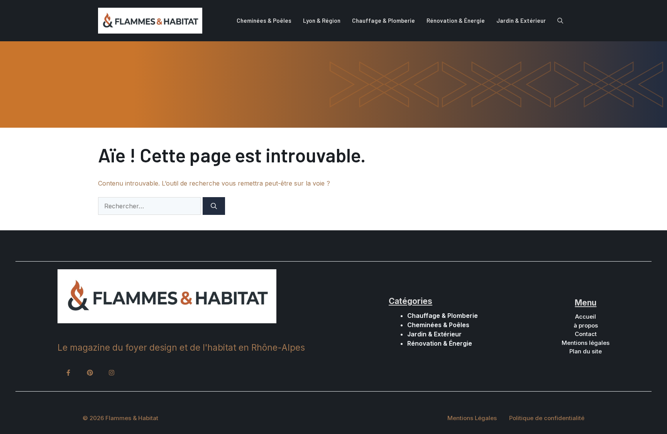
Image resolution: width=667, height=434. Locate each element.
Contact (586, 334)
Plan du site (585, 351)
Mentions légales (585, 342)
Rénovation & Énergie (456, 20)
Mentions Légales (472, 418)
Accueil (585, 316)
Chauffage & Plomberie (383, 20)
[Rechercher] (214, 206)
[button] (560, 20)
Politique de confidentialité (546, 418)
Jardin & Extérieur (521, 20)
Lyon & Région (321, 20)
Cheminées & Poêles (264, 20)
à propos (586, 325)
